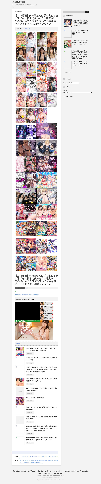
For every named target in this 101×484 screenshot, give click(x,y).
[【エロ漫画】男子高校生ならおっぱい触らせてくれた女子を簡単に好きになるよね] (20, 385)
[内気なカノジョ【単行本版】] (41, 122)
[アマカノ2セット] (21, 271)
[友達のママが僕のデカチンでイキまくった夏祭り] (26, 171)
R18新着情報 (18, 2)
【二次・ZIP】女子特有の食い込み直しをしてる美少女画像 (80, 32)
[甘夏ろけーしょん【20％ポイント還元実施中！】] (21, 237)
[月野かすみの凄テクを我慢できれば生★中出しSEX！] (31, 76)
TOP (13, 7)
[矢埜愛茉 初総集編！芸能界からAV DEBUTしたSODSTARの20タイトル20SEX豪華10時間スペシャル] (21, 76)
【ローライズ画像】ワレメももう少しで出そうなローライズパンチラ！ (80, 63)
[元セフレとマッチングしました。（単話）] (52, 107)
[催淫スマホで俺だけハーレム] (26, 203)
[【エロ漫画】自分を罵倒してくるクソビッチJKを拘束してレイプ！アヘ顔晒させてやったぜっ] (68, 26)
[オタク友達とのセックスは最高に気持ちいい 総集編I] (46, 139)
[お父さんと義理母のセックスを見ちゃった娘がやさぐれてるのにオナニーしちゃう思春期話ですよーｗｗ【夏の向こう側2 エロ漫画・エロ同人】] (20, 374)
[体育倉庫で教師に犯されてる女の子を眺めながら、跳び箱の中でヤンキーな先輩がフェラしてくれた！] (20, 444)
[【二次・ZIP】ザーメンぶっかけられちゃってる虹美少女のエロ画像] (20, 364)
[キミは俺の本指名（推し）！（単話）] (31, 91)
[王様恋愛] (52, 271)
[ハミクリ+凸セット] (41, 254)
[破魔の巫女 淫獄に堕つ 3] (46, 171)
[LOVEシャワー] (21, 107)
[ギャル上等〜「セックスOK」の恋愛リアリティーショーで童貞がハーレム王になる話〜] (46, 219)
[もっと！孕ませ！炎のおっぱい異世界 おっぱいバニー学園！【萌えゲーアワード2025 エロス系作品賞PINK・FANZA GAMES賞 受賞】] (21, 254)
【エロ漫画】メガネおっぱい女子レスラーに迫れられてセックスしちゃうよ (80, 42)
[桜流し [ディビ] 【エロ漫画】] (20, 404)
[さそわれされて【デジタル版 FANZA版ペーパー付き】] (21, 91)
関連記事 (18, 343)
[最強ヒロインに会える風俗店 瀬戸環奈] (31, 61)
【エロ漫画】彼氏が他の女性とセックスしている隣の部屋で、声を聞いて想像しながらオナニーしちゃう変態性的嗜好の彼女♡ (80, 54)
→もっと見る (67, 72)
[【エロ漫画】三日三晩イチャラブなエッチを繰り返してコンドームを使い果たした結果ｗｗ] (20, 355)
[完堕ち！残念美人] (31, 107)
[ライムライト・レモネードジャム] (41, 237)
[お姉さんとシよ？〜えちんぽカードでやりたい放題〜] (41, 107)
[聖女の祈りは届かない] (26, 187)
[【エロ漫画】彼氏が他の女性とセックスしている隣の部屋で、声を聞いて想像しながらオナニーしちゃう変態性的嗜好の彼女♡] (68, 57)
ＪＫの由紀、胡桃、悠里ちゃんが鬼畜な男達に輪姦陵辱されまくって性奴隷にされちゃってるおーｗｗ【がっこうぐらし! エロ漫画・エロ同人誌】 (41, 428)
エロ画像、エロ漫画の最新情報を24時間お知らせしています (50, 475)
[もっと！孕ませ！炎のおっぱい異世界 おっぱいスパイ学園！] (52, 237)
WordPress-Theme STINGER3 (50, 477)
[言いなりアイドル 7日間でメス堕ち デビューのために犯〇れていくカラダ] (26, 219)
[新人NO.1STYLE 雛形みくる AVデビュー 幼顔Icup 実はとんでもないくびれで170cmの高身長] (41, 46)
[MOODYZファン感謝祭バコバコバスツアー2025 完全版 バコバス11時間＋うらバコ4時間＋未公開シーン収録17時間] (21, 46)
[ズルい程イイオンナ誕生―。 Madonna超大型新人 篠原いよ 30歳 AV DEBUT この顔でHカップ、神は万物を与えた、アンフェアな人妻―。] (41, 61)
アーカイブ (65, 83)
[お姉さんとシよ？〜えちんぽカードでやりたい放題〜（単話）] (31, 122)
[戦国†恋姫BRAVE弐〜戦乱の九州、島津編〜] (31, 237)
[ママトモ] (41, 271)
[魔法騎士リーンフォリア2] (52, 254)
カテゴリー (65, 90)
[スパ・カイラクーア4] (46, 187)
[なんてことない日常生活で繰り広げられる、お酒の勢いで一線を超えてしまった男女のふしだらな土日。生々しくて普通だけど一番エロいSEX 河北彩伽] (31, 46)
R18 (27, 288)
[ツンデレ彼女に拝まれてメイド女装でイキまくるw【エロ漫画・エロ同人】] (20, 395)
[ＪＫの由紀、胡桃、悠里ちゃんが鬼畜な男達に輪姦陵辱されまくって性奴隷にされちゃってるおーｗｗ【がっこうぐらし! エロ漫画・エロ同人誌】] (20, 433)
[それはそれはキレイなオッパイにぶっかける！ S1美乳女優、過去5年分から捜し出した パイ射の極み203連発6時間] (52, 46)
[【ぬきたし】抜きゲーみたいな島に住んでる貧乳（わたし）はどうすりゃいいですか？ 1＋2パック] (31, 271)
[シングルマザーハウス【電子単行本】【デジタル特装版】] (41, 91)
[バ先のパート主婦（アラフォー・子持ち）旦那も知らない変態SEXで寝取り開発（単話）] (21, 122)
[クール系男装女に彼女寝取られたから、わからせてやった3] (26, 155)
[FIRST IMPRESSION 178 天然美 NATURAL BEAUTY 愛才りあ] (52, 61)
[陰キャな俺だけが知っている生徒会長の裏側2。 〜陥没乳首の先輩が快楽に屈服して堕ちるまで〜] (46, 203)
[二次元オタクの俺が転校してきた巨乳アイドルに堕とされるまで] (26, 139)
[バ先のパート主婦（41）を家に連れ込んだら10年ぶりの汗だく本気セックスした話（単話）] (52, 91)
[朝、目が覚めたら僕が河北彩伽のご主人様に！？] (21, 61)
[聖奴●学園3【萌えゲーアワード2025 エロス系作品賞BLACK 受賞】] (31, 254)
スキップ (27, 28)
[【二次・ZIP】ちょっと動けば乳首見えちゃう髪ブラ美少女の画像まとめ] (20, 414)
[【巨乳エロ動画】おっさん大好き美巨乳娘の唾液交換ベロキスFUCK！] (20, 423)
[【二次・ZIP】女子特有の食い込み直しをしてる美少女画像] (68, 37)
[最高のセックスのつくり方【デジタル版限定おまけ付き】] (52, 76)
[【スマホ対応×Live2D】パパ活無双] (46, 155)
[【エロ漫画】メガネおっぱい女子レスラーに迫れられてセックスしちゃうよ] (68, 47)
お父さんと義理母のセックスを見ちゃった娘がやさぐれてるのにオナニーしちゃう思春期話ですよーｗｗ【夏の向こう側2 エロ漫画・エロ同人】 (41, 369)
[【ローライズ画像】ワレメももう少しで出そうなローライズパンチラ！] (68, 68)
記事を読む (29, 353)
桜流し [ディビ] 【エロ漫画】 (35, 397)
